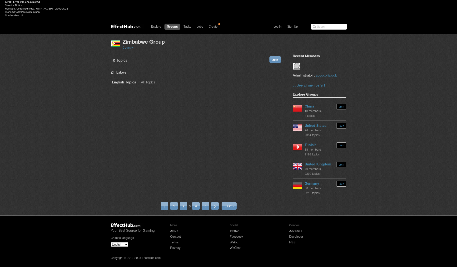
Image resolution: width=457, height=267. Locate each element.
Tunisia (311, 144)
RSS (292, 242)
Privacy (175, 247)
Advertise (295, 231)
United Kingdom (318, 164)
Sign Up (292, 26)
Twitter (234, 231)
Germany (312, 183)
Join (275, 59)
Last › (229, 206)
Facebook (236, 236)
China (309, 106)
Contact (175, 236)
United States (316, 125)
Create (213, 26)
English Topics (124, 82)
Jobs (200, 26)
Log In (277, 26)
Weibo (234, 242)
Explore (156, 26)
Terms (174, 242)
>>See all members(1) (310, 84)
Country (128, 47)
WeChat (235, 247)
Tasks (187, 26)
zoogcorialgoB (327, 74)
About (174, 231)
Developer (296, 236)
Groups (172, 26)
